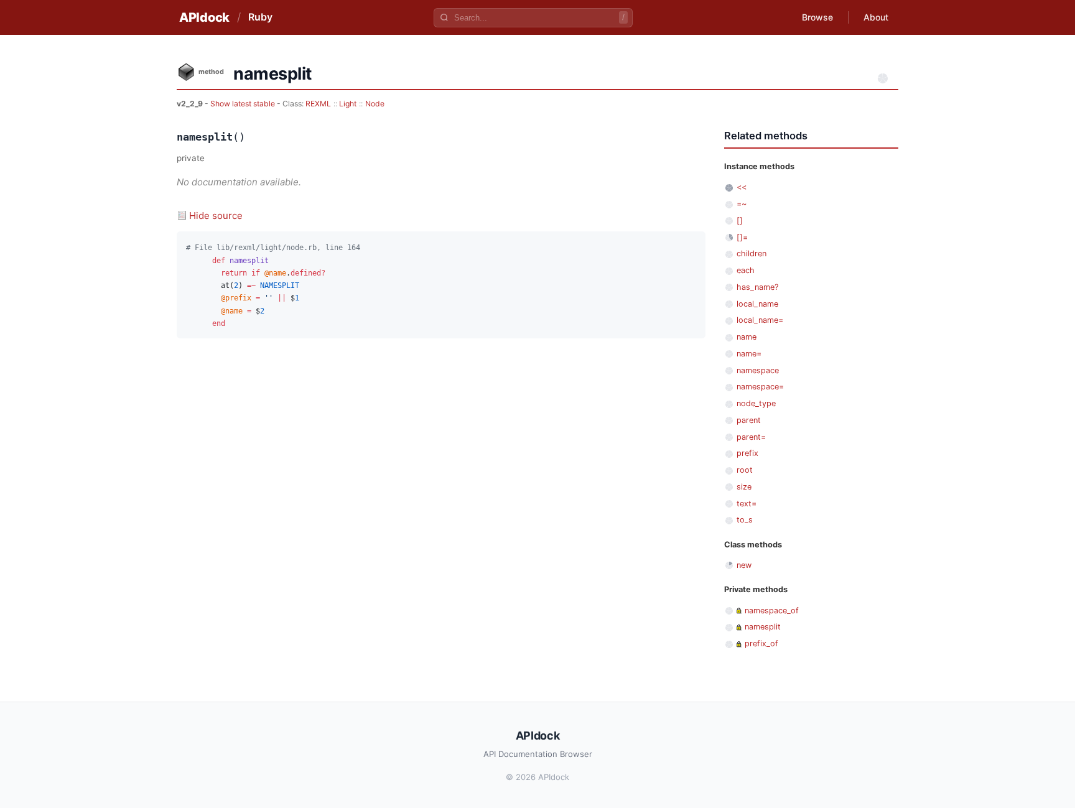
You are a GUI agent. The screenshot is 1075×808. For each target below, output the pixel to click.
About (875, 17)
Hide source (216, 215)
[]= (742, 237)
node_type (756, 403)
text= (746, 503)
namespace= (760, 386)
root (745, 470)
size (744, 486)
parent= (751, 437)
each (746, 270)
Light (347, 103)
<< (742, 187)
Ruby (260, 17)
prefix (747, 453)
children (751, 253)
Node (374, 103)
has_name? (757, 287)
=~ (742, 203)
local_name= (760, 320)
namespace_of (772, 610)
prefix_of (761, 643)
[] (740, 220)
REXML (318, 103)
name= (749, 353)
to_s (745, 519)
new (744, 565)
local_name (757, 304)
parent (749, 420)
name (746, 336)
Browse (817, 17)
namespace (758, 370)
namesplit (763, 626)
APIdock (204, 17)
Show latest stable (243, 103)
